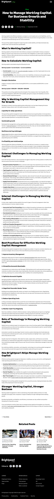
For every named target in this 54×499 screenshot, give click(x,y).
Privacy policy (5, 496)
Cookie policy (14, 496)
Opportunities (5, 481)
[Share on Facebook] (3, 27)
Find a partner (22, 481)
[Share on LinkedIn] (9, 27)
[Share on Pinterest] (12, 27)
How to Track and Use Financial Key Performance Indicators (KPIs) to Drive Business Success (44, 447)
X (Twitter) (14, 466)
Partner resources (23, 479)
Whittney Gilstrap (21, 26)
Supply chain (5, 134)
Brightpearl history (6, 479)
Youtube (20, 466)
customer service (32, 305)
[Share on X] (6, 27)
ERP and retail (48, 325)
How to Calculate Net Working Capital (25, 445)
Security (33, 496)
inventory (30, 71)
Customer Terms (24, 496)
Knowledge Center (40, 479)
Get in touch (39, 483)
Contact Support (40, 485)
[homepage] (8, 2)
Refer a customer (23, 485)
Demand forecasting (29, 257)
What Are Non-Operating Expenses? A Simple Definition (9, 446)
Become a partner (23, 483)
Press (3, 483)
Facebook (10, 466)
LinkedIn (17, 466)
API (36, 481)
